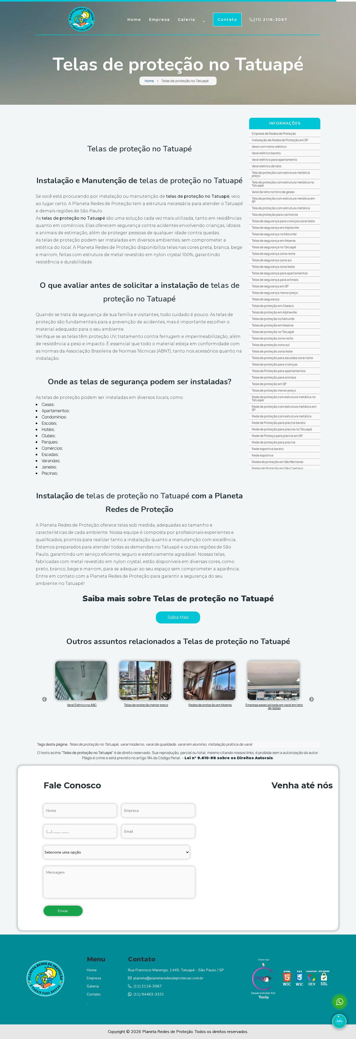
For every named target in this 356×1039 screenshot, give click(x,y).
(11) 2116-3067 (270, 19)
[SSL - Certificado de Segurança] (323, 979)
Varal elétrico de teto (266, 166)
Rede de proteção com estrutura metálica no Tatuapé (284, 398)
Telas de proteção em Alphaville (274, 312)
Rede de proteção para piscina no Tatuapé (282, 429)
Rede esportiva (262, 455)
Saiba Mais (178, 617)
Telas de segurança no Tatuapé (274, 247)
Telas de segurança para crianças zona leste (283, 221)
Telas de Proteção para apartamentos (278, 371)
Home (134, 19)
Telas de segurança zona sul (272, 260)
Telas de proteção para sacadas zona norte (282, 358)
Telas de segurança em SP (270, 286)
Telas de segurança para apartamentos (280, 273)
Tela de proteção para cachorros (275, 214)
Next (311, 699)
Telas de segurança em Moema (274, 240)
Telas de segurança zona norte (273, 253)
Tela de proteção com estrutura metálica (281, 208)
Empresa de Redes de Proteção (274, 133)
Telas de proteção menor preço (274, 390)
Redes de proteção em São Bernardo (277, 462)
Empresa (159, 19)
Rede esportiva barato (268, 449)
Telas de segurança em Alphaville (275, 227)
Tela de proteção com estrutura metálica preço (281, 174)
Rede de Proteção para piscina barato (278, 422)
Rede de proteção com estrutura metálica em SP (284, 408)
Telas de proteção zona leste (272, 351)
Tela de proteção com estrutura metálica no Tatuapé (283, 184)
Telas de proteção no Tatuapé (273, 332)
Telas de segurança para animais (275, 279)
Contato (227, 19)
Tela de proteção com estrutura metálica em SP (283, 200)
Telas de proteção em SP (269, 384)
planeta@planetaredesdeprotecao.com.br (168, 978)
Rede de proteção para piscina (273, 442)
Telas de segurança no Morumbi (274, 234)
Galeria (186, 19)
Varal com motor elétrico (269, 146)
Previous (44, 699)
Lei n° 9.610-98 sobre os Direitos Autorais (229, 758)
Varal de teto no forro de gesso (273, 192)
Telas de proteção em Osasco (273, 306)
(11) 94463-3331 (148, 994)
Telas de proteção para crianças (274, 364)
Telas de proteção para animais (274, 377)
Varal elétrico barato (266, 153)
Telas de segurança (265, 299)
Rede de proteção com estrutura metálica (281, 416)
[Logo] (45, 980)
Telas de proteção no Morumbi (273, 319)
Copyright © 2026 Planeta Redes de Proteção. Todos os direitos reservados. (178, 1032)
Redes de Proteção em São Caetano (277, 468)
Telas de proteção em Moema (272, 325)
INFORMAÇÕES (284, 123)
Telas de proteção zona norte (272, 338)
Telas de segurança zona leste (273, 266)
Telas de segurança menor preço (275, 292)
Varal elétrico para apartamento (274, 159)
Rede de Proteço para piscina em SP (277, 436)
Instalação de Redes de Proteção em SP (280, 140)
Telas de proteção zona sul (271, 345)
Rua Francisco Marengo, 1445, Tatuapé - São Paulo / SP (176, 970)
